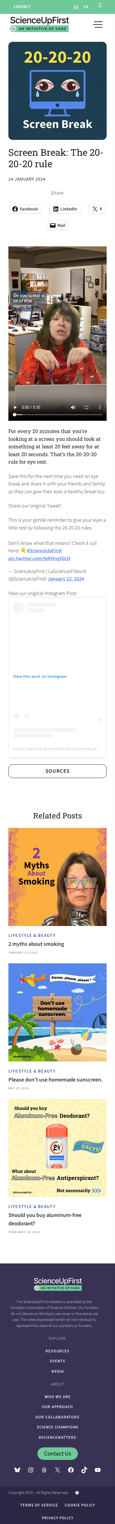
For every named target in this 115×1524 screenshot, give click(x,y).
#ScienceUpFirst (44, 550)
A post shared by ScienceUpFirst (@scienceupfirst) (58, 749)
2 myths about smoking (36, 944)
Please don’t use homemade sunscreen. (55, 1080)
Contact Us (57, 1453)
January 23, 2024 (66, 578)
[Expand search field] (100, 7)
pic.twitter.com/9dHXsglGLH (39, 558)
